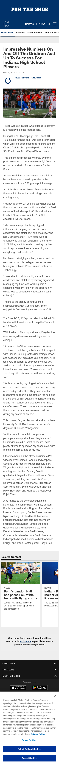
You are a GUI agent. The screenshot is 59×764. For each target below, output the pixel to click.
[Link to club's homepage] (6, 22)
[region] (29, 727)
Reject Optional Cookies (29, 749)
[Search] (49, 24)
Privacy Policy (38, 734)
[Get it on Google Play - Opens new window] (39, 689)
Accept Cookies (29, 758)
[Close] (55, 695)
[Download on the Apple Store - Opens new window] (18, 688)
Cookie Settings (29, 740)
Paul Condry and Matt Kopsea (28, 78)
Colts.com (25, 641)
